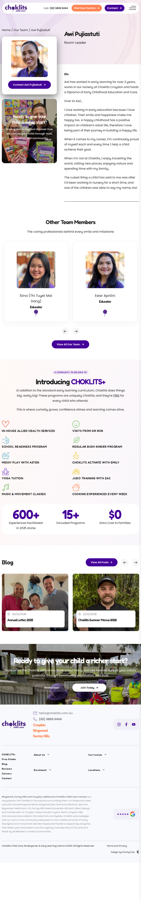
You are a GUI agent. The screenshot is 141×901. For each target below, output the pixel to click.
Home (6, 30)
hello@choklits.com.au (56, 713)
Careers (7, 773)
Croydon (39, 725)
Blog (4, 763)
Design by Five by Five (123, 852)
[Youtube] (133, 724)
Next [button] (75, 331)
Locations (94, 770)
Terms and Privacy (117, 845)
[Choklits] (16, 8)
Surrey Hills (41, 736)
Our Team (21, 30)
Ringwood (40, 730)
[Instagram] (119, 724)
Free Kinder (9, 759)
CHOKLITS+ (9, 754)
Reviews (7, 768)
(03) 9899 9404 (59, 8)
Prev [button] (65, 331)
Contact (7, 778)
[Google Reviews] (126, 814)
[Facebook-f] (126, 724)
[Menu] (132, 8)
